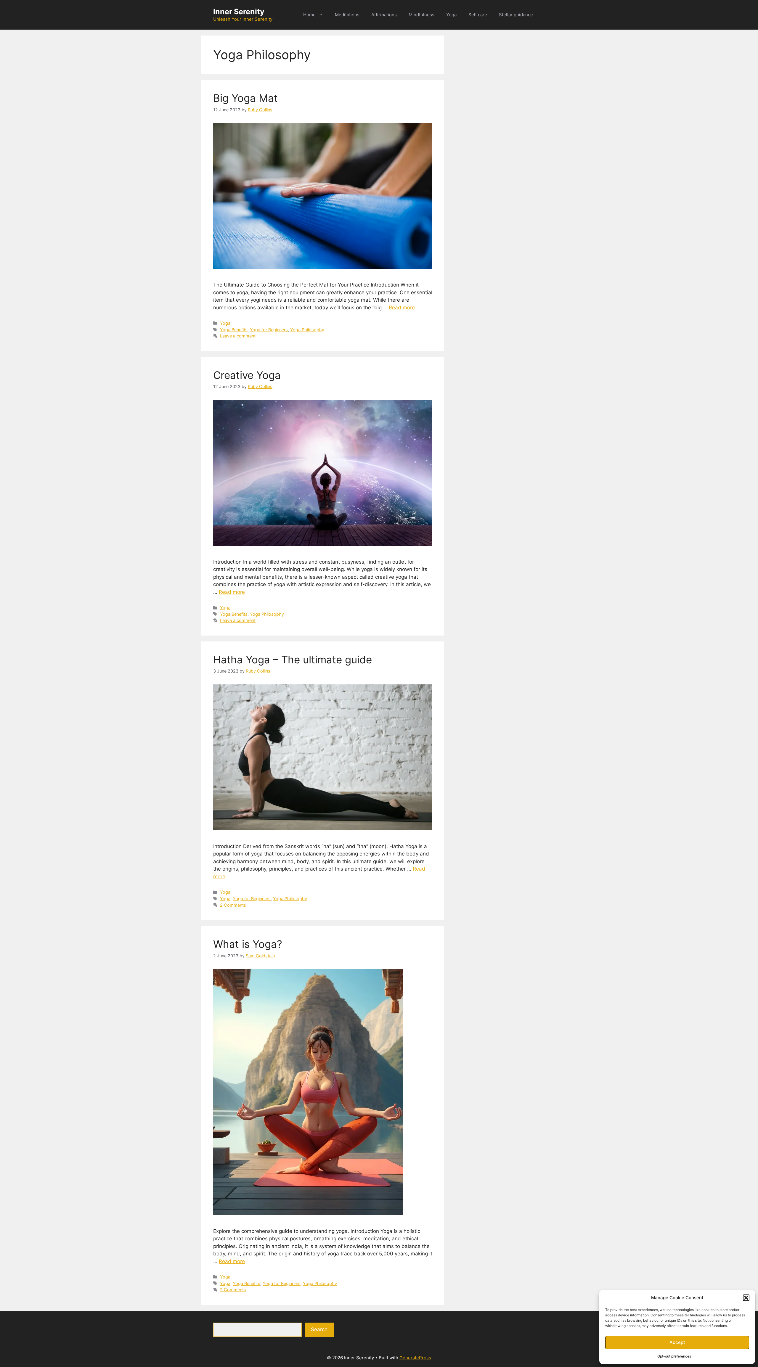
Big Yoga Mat (245, 98)
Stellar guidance (516, 14)
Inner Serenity (238, 11)
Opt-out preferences (674, 1356)
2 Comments (233, 905)
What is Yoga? (247, 944)
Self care (477, 14)
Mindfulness (421, 14)
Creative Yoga (247, 375)
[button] (746, 1298)
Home (309, 14)
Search (319, 1329)
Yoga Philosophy (307, 329)
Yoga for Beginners (269, 329)
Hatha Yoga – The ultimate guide (292, 659)
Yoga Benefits (234, 329)
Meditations (347, 14)
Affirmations (384, 14)
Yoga (451, 14)
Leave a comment (238, 335)
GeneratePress (415, 1357)
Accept (677, 1342)
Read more (402, 308)
